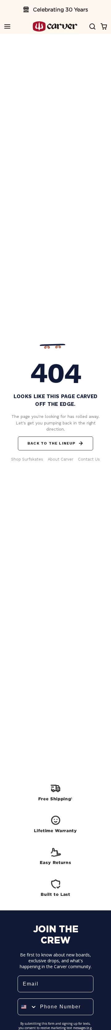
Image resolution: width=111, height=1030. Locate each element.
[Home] (55, 26)
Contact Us (89, 459)
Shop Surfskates (27, 459)
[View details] (56, 792)
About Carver (60, 459)
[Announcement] (55, 9)
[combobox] (27, 1007)
